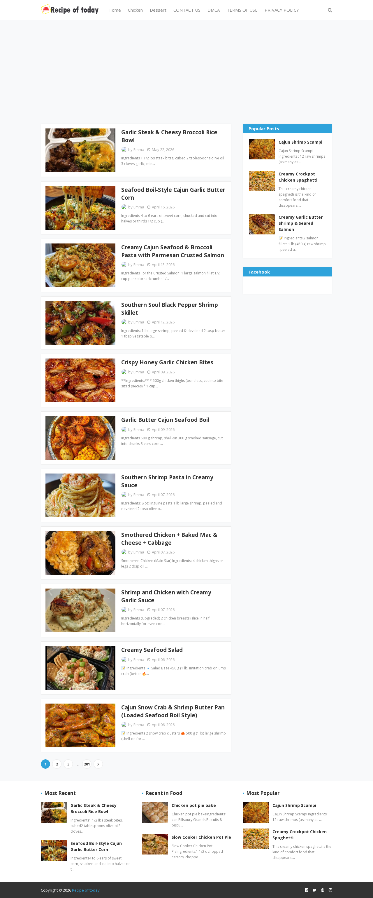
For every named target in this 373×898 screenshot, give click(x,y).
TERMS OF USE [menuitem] (242, 10)
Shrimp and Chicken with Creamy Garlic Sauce (166, 596)
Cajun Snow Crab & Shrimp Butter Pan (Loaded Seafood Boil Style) (173, 711)
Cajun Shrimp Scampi (300, 142)
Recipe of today (86, 890)
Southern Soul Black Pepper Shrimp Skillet (169, 308)
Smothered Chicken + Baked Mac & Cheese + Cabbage (169, 539)
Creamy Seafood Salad (152, 650)
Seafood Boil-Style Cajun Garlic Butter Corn (173, 193)
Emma (138, 149)
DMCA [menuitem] (213, 10)
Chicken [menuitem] (135, 10)
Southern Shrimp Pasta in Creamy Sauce (167, 481)
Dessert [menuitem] (158, 10)
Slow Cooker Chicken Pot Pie (201, 837)
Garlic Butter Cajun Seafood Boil (165, 420)
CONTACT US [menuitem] (186, 10)
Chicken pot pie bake (194, 805)
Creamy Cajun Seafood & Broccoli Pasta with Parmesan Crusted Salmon (172, 251)
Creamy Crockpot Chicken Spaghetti (298, 177)
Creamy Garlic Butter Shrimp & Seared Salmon (301, 223)
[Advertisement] (186, 71)
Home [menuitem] (114, 10)
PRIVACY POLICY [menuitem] (282, 10)
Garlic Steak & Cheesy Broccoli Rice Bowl (169, 136)
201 (87, 764)
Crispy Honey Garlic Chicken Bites (167, 362)
